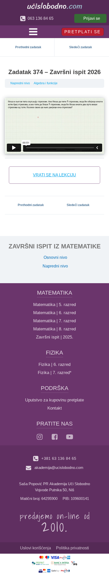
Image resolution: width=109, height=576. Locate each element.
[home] (54, 6)
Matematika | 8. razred (54, 329)
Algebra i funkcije (46, 83)
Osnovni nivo (55, 257)
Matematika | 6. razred (54, 313)
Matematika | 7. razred (54, 321)
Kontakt (54, 408)
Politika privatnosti (72, 548)
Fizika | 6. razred (54, 364)
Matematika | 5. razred (54, 304)
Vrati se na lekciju (54, 175)
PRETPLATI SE (82, 32)
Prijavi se (91, 18)
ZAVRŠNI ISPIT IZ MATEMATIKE (55, 246)
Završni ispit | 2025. (54, 337)
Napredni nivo (20, 83)
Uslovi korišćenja (35, 548)
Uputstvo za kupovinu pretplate (54, 400)
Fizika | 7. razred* (54, 372)
